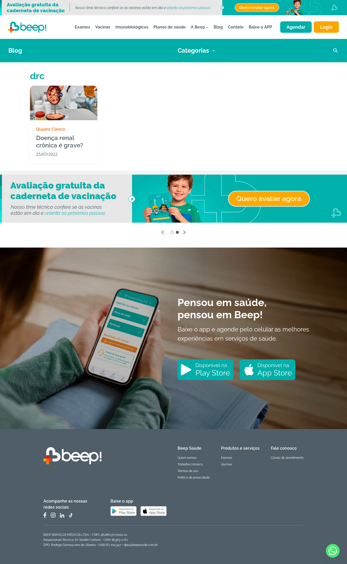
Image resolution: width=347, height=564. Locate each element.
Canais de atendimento (287, 458)
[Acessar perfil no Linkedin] (62, 515)
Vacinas (226, 464)
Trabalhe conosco (190, 464)
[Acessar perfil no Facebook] (44, 515)
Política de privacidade (194, 477)
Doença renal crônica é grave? (59, 141)
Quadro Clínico (50, 129)
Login (326, 27)
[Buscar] (336, 51)
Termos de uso (188, 471)
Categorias (193, 50)
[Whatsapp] (333, 551)
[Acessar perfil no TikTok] (70, 515)
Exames (226, 458)
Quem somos (187, 458)
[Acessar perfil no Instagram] (53, 515)
